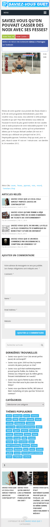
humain (9, 442)
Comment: (9, 274)
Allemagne (18, 416)
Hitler (24, 438)
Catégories (25, 524)
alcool (9, 416)
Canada (30, 419)
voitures (27, 457)
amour (26, 416)
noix (33, 186)
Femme (27, 434)
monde (9, 449)
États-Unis (34, 431)
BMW (15, 419)
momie (34, 446)
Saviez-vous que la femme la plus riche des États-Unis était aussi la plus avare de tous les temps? (25, 382)
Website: (7, 321)
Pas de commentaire (9, 207)
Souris (9, 457)
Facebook (18, 434)
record (39, 186)
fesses (19, 186)
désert (39, 427)
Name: (7, 298)
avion (9, 419)
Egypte (16, 431)
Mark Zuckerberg (13, 446)
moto (32, 449)
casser (13, 186)
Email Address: (10, 310)
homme (32, 438)
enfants (25, 431)
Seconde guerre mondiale (32, 453)
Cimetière (30, 423)
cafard (22, 419)
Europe (9, 434)
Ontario (40, 449)
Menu (6, 13)
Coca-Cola (11, 427)
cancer (38, 419)
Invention (23, 442)
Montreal (18, 449)
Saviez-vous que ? (33, 521)
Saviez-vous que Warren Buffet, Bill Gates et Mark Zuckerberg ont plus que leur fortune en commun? (26, 391)
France (9, 438)
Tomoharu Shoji (9, 188)
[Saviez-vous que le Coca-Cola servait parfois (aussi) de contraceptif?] (9, 478)
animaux (35, 416)
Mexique (25, 446)
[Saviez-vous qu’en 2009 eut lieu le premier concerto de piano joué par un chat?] (25, 478)
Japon (31, 442)
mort (26, 449)
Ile (16, 442)
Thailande (18, 457)
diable (9, 431)
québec (9, 453)
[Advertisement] (21, 92)
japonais (27, 186)
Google (17, 438)
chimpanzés (19, 423)
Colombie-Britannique (25, 427)
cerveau (10, 423)
